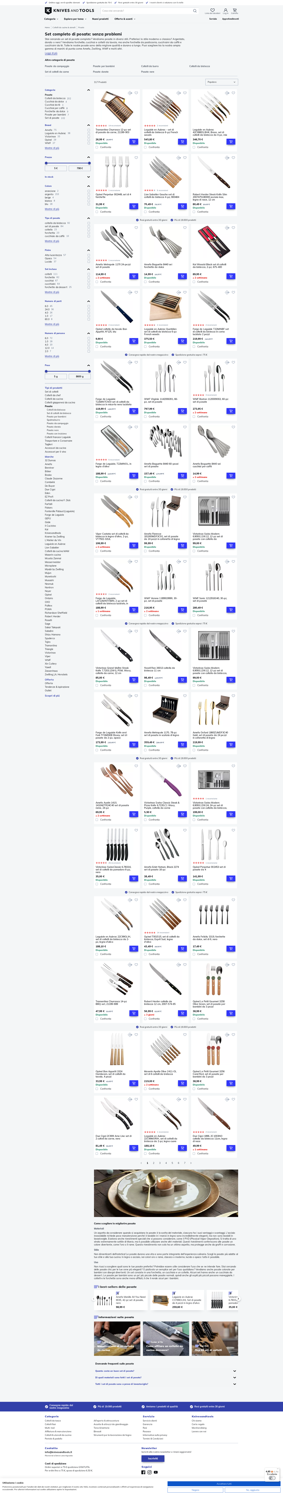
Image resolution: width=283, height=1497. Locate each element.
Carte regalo (198, 1424)
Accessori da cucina (55, 447)
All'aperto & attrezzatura (106, 1420)
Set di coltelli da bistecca (59, 413)
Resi (145, 1428)
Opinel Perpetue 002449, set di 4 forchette (113, 196)
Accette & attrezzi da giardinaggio (111, 1424)
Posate (49, 94)
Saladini (49, 631)
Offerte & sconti (123, 19)
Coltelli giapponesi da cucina (60, 402)
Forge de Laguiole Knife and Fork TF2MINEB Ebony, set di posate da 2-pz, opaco (111, 735)
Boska (48, 474)
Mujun (48, 572)
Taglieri (48, 444)
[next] (233, 1299)
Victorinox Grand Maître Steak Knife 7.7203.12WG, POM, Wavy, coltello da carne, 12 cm (113, 670)
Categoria (50, 90)
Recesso (147, 1431)
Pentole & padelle (53, 1438)
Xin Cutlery (51, 663)
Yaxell (48, 667)
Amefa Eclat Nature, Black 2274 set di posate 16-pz (161, 868)
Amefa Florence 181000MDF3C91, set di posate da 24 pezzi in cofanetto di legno (162, 536)
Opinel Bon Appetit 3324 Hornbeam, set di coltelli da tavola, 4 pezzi (110, 1074)
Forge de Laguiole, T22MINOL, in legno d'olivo (113, 465)
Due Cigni (50, 489)
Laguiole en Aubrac (55, 544)
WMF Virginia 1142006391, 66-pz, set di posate (161, 400)
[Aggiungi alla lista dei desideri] (136, 92)
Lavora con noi (199, 1431)
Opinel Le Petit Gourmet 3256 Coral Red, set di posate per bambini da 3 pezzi (209, 1074)
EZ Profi (49, 496)
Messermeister (53, 562)
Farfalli (48, 504)
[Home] (69, 10)
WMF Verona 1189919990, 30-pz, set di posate (160, 599)
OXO (47, 602)
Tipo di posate (52, 218)
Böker (48, 471)
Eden (47, 493)
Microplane (51, 565)
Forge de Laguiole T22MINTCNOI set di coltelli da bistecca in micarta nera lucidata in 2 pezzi (114, 402)
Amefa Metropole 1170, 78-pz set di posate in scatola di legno (161, 734)
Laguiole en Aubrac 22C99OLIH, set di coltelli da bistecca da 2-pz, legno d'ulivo (113, 939)
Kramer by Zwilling (55, 536)
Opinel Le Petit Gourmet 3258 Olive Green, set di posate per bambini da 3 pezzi (209, 1004)
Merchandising (199, 1428)
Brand (48, 125)
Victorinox (50, 652)
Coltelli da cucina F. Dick (58, 500)
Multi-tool (50, 1428)
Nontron (49, 587)
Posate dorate (54, 426)
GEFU (48, 518)
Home (47, 27)
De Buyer (50, 485)
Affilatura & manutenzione (58, 1431)
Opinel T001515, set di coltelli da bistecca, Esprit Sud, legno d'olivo (161, 939)
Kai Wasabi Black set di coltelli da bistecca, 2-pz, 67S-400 (209, 266)
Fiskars (48, 507)
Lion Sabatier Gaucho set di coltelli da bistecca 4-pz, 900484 (161, 196)
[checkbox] (89, 130)
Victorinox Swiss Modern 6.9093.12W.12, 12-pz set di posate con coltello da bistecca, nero (210, 670)
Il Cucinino (50, 525)
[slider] (46, 163)
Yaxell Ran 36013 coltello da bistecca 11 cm (159, 669)
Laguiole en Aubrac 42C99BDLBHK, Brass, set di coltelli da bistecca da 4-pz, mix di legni (210, 132)
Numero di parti (53, 301)
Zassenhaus (51, 670)
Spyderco (50, 638)
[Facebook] (143, 1472)
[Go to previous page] (141, 1163)
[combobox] (221, 82)
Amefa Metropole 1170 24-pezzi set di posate (113, 266)
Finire (48, 250)
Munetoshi (50, 576)
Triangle (49, 649)
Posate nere (53, 430)
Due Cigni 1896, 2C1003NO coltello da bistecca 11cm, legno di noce (210, 1139)
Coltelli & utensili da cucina (58, 1435)
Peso (47, 365)
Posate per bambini (56, 416)
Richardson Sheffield (56, 612)
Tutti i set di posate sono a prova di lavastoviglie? (121, 1384)
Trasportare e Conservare (58, 440)
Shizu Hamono (52, 634)
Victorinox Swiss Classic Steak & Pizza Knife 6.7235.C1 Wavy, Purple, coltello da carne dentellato (161, 805)
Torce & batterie (102, 1428)
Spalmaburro (53, 420)
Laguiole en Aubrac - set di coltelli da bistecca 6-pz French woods (161, 132)
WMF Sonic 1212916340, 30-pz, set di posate (210, 599)
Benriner (49, 467)
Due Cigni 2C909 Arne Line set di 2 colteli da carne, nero (114, 1137)
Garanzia (147, 1424)
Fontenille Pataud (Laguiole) (60, 511)
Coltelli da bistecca (56, 409)
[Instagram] (149, 1472)
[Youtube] (156, 1472)
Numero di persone (55, 333)
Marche (49, 456)
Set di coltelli (51, 391)
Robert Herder (52, 616)
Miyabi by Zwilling (54, 569)
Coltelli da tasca (53, 1420)
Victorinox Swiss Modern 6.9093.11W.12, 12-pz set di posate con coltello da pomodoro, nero (208, 536)
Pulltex (48, 605)
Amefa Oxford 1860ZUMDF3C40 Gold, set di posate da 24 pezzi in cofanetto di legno (210, 735)
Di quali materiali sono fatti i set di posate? (118, 1377)
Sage (47, 623)
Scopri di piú (52, 695)
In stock (49, 176)
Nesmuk (49, 583)
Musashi (49, 580)
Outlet (48, 690)
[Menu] (278, 1469)
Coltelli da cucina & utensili (64, 27)
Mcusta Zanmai (53, 558)
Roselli (48, 620)
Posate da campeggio (57, 423)
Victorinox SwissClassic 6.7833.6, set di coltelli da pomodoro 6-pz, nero (113, 870)
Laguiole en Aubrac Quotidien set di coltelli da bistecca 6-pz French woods (160, 332)
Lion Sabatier (52, 547)
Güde (47, 522)
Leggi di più (51, 53)
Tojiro (48, 641)
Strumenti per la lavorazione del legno (113, 1435)
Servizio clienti (150, 1420)
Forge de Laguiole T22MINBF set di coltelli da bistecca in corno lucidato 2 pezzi (211, 332)
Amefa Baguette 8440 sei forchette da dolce (158, 266)
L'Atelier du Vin (53, 540)
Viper (48, 656)
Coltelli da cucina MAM (57, 551)
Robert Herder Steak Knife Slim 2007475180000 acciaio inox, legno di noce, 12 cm (210, 197)
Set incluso (51, 269)
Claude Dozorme (54, 478)
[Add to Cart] (133, 142)
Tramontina (51, 645)
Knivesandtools (53, 533)
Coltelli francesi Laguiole (58, 437)
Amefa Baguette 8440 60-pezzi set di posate (161, 465)
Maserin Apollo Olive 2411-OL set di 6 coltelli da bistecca (160, 1073)
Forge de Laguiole (54, 514)
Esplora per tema (74, 19)
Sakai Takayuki (52, 627)
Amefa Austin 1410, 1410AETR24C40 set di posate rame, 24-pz (112, 805)
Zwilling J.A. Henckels (56, 674)
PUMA (48, 609)
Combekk (50, 482)
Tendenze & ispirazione (57, 686)
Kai (46, 529)
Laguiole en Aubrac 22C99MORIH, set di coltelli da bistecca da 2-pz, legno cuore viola (160, 1139)
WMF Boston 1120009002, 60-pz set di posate (210, 400)
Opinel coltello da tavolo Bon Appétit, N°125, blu (111, 330)
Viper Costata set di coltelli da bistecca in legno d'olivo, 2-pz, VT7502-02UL (112, 536)
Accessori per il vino (55, 451)
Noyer (48, 591)
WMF (48, 660)
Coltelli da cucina (54, 398)
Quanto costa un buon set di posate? (114, 1371)
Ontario (49, 598)
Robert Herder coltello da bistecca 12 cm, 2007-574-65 (160, 1003)
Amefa (48, 464)
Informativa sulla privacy (155, 1435)
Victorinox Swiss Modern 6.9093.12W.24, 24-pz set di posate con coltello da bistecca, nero (210, 805)
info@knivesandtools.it (58, 1452)
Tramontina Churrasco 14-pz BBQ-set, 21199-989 (111, 1003)
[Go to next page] (191, 1163)
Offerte (49, 679)
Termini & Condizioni (153, 1438)
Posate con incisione (57, 433)
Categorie (50, 19)
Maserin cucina (53, 554)
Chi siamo (196, 1420)
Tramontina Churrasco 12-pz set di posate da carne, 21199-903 (113, 131)
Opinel (48, 594)
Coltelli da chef (53, 395)
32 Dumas (50, 460)
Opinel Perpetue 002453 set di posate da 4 (209, 868)
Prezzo (48, 157)
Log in (225, 13)
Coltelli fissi (50, 1424)
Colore (48, 186)
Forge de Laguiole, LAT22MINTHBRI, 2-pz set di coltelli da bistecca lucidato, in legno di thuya (112, 601)
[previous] (99, 1299)
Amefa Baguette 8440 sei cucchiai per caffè (207, 465)
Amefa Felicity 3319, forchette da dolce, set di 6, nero (209, 938)
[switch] (272, 1478)
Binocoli (97, 1431)
